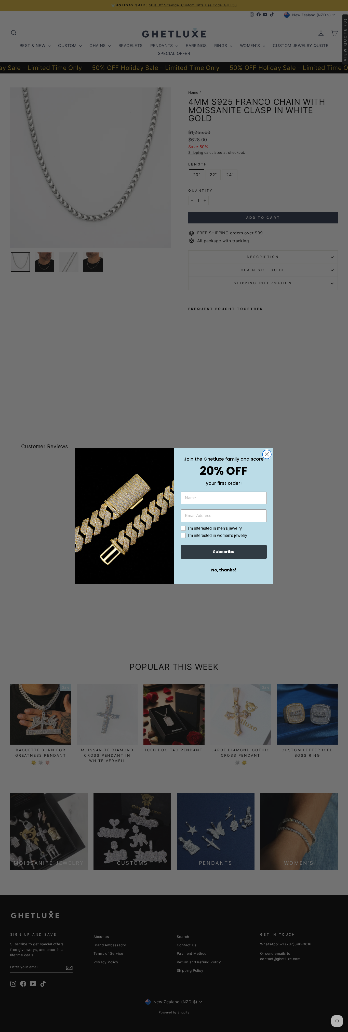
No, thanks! (223, 570)
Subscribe (223, 552)
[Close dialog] (266, 454)
